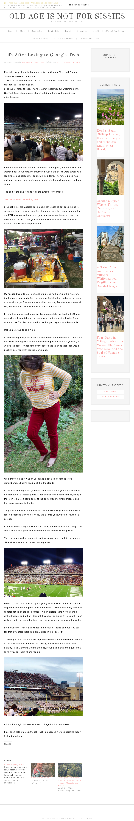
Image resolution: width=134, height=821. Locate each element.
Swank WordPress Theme (71, 818)
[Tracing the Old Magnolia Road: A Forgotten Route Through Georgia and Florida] (70, 770)
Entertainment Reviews (68, 62)
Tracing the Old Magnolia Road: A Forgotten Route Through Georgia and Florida (70, 781)
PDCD (89, 818)
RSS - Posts (110, 392)
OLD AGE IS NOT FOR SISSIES (67, 17)
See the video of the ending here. (21, 199)
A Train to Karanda (40, 777)
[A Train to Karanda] (43, 770)
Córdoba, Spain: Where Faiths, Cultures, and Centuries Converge (109, 208)
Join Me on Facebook (110, 56)
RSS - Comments (110, 397)
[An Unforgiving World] (17, 773)
